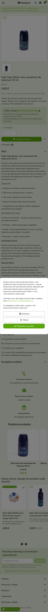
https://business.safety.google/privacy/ (20, 301)
